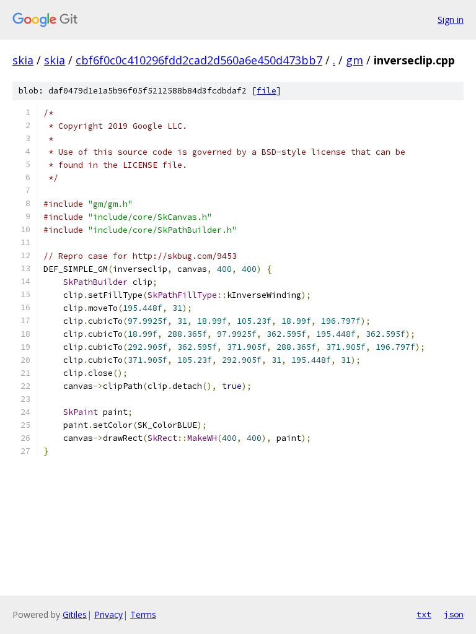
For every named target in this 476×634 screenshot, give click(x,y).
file (266, 90)
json (454, 614)
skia (22, 60)
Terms (143, 614)
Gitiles (75, 614)
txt (423, 614)
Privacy (108, 614)
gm (354, 60)
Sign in (451, 19)
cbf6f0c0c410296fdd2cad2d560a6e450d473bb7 (199, 60)
